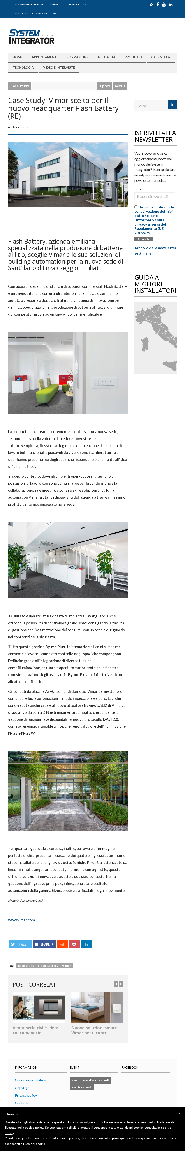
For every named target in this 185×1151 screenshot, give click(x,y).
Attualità (107, 57)
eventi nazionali (81, 1087)
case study (26, 965)
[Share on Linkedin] (86, 944)
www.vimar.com (21, 920)
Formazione (77, 57)
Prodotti (133, 57)
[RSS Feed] (151, 4)
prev (105, 86)
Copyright (56, 4)
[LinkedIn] (170, 4)
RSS (55, 13)
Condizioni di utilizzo (29, 4)
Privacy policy (77, 4)
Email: (139, 189)
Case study (161, 57)
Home (18, 57)
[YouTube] (164, 4)
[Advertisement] (61, 220)
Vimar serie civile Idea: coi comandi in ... (35, 1030)
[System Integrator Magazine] (31, 36)
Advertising (40, 13)
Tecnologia (23, 67)
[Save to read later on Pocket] (74, 944)
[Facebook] (158, 4)
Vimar (66, 965)
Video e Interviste (59, 67)
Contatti (21, 13)
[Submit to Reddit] (62, 944)
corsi (75, 1080)
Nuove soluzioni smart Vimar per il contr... (94, 1030)
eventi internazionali (96, 1080)
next (119, 86)
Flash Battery (48, 965)
